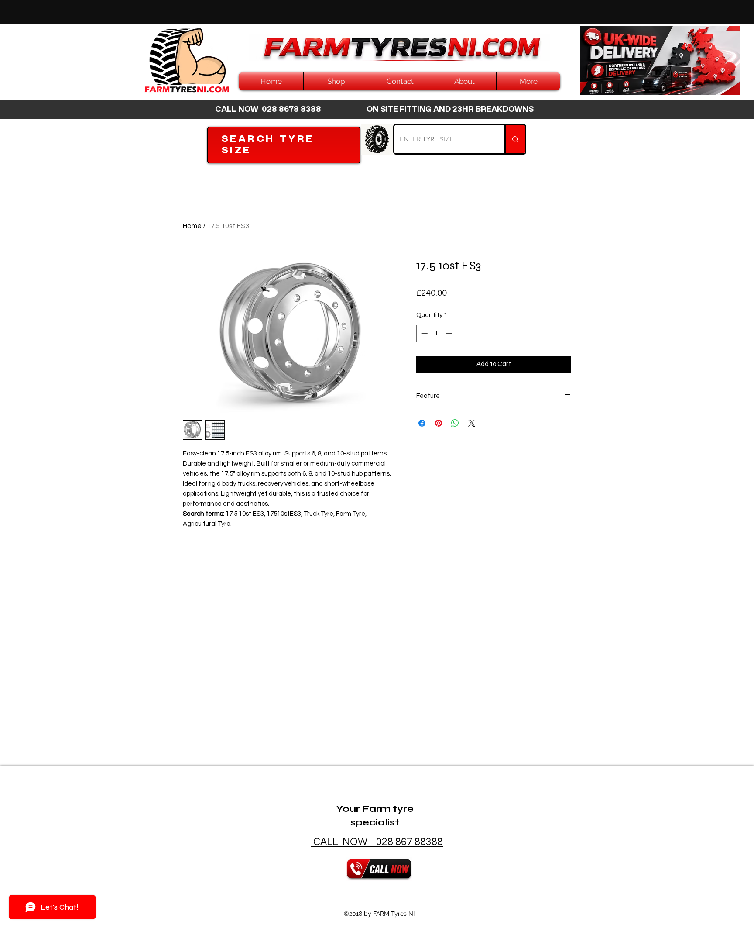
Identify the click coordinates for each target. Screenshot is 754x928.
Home (192, 225)
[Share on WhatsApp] (455, 423)
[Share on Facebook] (422, 423)
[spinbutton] (436, 333)
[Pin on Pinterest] (438, 423)
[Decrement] (423, 333)
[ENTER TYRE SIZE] (514, 139)
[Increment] (450, 333)
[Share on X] (471, 423)
